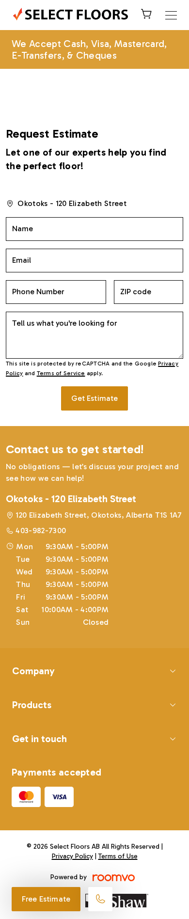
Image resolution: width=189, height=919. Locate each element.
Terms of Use (118, 856)
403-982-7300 (41, 530)
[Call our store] (100, 899)
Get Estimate (94, 398)
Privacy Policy (72, 856)
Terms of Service (61, 373)
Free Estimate (46, 898)
